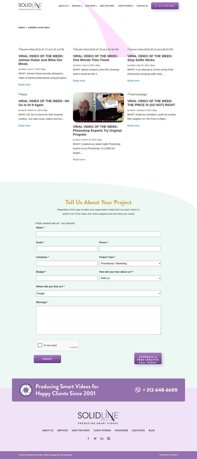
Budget (41, 271)
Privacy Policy (169, 455)
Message (42, 302)
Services (76, 5)
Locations (138, 430)
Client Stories (125, 5)
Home (21, 27)
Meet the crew (107, 5)
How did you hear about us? (116, 271)
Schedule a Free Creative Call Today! (148, 359)
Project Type (107, 257)
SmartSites (66, 455)
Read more (24, 84)
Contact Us (142, 5)
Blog (152, 430)
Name (40, 227)
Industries (121, 430)
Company (42, 257)
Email (40, 242)
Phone (103, 242)
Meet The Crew (81, 430)
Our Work (90, 5)
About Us (63, 5)
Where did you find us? (50, 286)
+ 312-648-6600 (160, 390)
